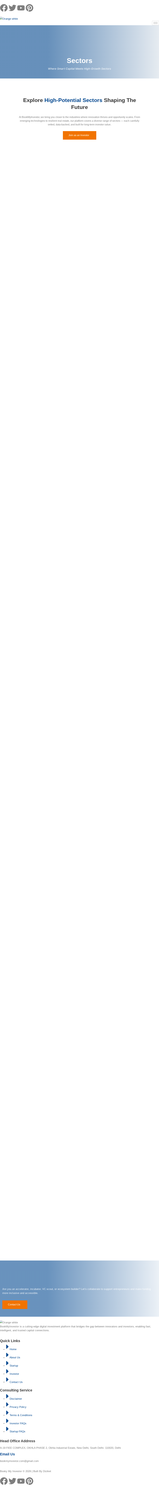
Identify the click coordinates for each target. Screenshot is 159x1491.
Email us (7, 1454)
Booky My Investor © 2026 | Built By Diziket (25, 1471)
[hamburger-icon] (155, 23)
